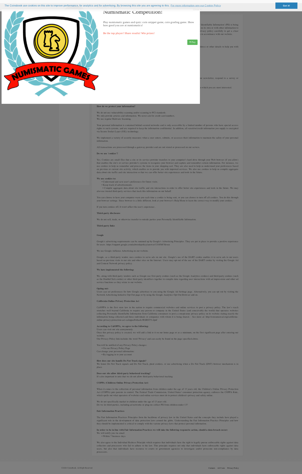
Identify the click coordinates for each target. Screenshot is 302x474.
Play (193, 42)
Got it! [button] (286, 5)
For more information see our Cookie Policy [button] (196, 5)
